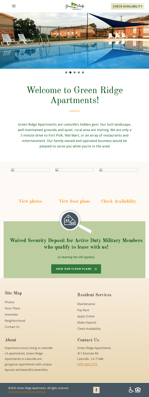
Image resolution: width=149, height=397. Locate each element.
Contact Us (12, 327)
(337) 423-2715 (87, 364)
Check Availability (89, 329)
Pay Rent (83, 310)
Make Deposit (86, 322)
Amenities (11, 314)
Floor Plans (12, 308)
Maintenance (86, 304)
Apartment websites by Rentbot (27, 391)
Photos (10, 302)
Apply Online (85, 316)
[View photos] (30, 185)
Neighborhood (15, 321)
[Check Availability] (118, 185)
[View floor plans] (74, 185)
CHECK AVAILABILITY (127, 6)
